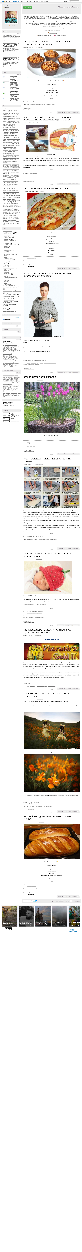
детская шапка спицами (39, 617)
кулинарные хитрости (12, 162)
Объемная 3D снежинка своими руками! (14, 94)
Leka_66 (5, 377)
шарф (9, 223)
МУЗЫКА (5, 309)
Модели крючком (7, 236)
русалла (16, 363)
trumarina (18, 381)
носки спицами (11, 177)
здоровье (15, 144)
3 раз (30, 450)
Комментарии (15, 5)
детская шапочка (15, 130)
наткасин (5, 395)
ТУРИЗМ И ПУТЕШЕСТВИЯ (9, 301)
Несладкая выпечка (8, 259)
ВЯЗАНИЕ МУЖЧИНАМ (9, 240)
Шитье (5, 270)
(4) (17, 80)
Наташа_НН (13, 389)
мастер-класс (16, 167)
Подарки (6, 279)
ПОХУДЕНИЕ (6, 307)
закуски (10, 143)
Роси (15, 390)
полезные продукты (48, 175)
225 (62, 901)
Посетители (13, 419)
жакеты (5, 140)
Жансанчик (5, 354)
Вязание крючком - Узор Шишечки (15, 99)
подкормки (16, 184)
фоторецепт (38, 104)
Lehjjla (16, 376)
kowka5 (13, 379)
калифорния (41, 806)
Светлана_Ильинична (8, 364)
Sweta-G (14, 349)
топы (9, 212)
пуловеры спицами (10, 195)
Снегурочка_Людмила (8, 365)
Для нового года (7, 274)
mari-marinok (15, 380)
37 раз (30, 621)
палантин (9, 181)
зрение (54, 175)
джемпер (6, 132)
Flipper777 (9, 346)
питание (16, 181)
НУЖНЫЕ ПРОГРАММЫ (8, 304)
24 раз (30, 179)
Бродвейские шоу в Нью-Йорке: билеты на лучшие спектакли (10, 56)
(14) (18, 96)
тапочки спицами (11, 210)
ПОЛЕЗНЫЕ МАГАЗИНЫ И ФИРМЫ (11, 296)
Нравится (69, 112)
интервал (15, 394)
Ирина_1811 (16, 385)
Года (14, 351)
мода (12, 170)
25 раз (30, 264)
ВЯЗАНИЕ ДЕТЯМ (8, 237)
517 (57, 901)
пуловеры (12, 193)
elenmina (9, 379)
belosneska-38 (10, 343)
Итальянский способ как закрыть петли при (15, 78)
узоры (10, 215)
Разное (5, 246)
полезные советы (9, 188)
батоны (37, 888)
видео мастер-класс (13, 113)
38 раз (30, 108)
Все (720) (19, 339)
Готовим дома (6, 243)
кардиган (6, 151)
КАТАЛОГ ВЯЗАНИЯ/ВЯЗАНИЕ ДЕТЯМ (35, 611)
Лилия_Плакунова (7, 387)
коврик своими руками (7, 156)
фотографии (32, 806)
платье (5, 182)
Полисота (12, 360)
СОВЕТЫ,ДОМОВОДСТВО (9, 285)
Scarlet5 (5, 349)
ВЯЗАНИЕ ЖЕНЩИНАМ (9, 232)
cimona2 (15, 345)
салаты (10, 200)
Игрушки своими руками (9, 277)
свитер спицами (13, 202)
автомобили (12, 108)
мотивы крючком (6, 175)
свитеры (5, 203)
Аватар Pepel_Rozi (11, 17)
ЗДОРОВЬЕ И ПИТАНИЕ (8, 268)
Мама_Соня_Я (15, 358)
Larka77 (13, 376)
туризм (49, 806)
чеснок (41, 175)
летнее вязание (7, 164)
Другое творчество (8, 273)
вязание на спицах (13, 123)
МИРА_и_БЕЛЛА (7, 359)
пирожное (48, 104)
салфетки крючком (16, 200)
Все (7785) (18, 372)
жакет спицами (15, 139)
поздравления (14, 185)
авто (8, 108)
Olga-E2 (15, 348)
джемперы (6, 135)
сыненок (15, 365)
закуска (32, 260)
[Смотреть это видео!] (6, 78)
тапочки (5, 210)
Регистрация (16, 1)
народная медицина (8, 176)
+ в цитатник (40, 47)
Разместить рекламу (73, 931)
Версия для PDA (73, 929)
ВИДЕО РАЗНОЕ (6, 302)
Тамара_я (5, 366)
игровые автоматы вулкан (42, 686)
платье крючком (12, 182)
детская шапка (30, 617)
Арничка (14, 350)
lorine (4, 347)
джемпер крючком (14, 132)
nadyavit (8, 381)
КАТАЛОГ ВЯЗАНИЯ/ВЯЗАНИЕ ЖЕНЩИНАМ (36, 360)
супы (4, 209)
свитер (5, 202)
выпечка (42, 888)
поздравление (7, 185)
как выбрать (15, 150)
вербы (19, 393)
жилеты (13, 142)
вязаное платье (12, 129)
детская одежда (6, 130)
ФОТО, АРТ (5, 308)
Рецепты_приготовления (8, 363)
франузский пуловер (35, 364)
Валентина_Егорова (7, 384)
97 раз (30, 892)
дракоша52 (5, 353)
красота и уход (11, 159)
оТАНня (12, 359)
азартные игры (7, 110)
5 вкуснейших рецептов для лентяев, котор (14, 83)
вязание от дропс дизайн (9, 124)
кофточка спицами (9, 158)
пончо (16, 188)
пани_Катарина (6, 360)
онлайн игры (8, 179)
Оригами (6, 280)
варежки (9, 111)
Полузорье (17, 360)
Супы (5, 262)
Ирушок (10, 354)
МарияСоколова (6, 389)
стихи (4, 207)
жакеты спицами (13, 140)
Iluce (13, 346)
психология (5, 192)
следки (16, 205)
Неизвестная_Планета (8, 405)
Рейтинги (30, 1)
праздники (14, 190)
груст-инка (5, 394)
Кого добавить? (14, 342)
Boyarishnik (5, 345)
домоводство (13, 137)
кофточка (14, 156)
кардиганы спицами (9, 155)
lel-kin (18, 346)
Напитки (6, 261)
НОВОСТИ (5, 293)
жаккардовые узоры (7, 142)
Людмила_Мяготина (7, 358)
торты (43, 104)
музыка (17, 175)
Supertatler (9, 349)
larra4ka (5, 380)
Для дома (6, 272)
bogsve (15, 343)
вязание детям (12, 116)
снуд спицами (17, 206)
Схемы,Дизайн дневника (8, 311)
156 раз (30, 368)
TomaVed (13, 378)
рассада (18, 195)
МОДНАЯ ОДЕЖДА (7, 298)
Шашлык (6, 263)
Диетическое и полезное (9, 254)
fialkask (4, 346)
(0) (19, 36)
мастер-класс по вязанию (11, 169)
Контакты (73, 930)
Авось (37, 1)
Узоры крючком (7, 242)
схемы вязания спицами (11, 209)
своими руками (8, 205)
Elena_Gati (5, 375)
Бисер (5, 283)
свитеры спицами (13, 203)
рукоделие (6, 199)
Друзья (8, 5)
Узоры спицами (7, 239)
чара (4, 396)
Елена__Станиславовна (14, 353)
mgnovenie (5, 348)
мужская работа (36, 540)
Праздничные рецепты (9, 258)
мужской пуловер (13, 175)
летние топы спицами (8, 166)
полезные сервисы (15, 187)
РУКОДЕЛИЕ (6, 269)
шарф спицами (15, 223)
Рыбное (5, 255)
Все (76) (19, 33)
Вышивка (6, 276)
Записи (4, 5)
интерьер (13, 148)
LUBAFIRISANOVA (10, 347)
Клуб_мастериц (6, 357)
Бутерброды (6, 265)
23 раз (30, 544)
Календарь (77, 901)
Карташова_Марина (7, 386)
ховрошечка (10, 366)
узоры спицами (13, 217)
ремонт (5, 197)
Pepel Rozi (3, 7)
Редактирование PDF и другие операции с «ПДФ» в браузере (10, 42)
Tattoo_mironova (6, 378)
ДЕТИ (4, 305)
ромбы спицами (17, 197)
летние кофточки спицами (13, 165)
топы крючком (14, 212)
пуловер (11, 192)
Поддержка (65, 1)
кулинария (7, 161)
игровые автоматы (9, 145)
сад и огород (13, 199)
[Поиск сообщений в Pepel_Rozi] (17, 317)
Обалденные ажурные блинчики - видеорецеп (15, 88)
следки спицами (7, 206)
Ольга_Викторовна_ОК (8, 390)
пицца (36, 260)
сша (46, 806)
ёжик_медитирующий (8, 382)
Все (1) (19, 331)
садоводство (5, 200)
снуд (12, 206)
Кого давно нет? (6, 342)
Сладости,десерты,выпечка (10, 244)
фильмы (5, 218)
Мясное (5, 252)
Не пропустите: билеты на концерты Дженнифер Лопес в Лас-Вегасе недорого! (11, 63)
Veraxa (16, 378)
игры (9, 148)
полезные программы (7, 187)
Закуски (5, 247)
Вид (67, 1)
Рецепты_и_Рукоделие (13, 362)
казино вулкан (7, 150)
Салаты (5, 248)
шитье (4, 224)
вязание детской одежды (48, 615)
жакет (8, 139)
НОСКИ (5, 108)
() (64, 112)
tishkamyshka (13, 381)
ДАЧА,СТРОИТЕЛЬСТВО (8, 300)
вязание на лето (7, 121)
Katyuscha (15, 375)
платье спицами (8, 184)
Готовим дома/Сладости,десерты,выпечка (35, 101)
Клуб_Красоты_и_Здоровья (9, 356)
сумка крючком (15, 207)
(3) (17, 91)
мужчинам (29, 540)
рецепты (10, 197)
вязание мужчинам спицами (14, 119)
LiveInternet (6, 1)
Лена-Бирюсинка (14, 357)
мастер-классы (7, 170)
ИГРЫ (4, 289)
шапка (10, 220)
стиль (4, 334)
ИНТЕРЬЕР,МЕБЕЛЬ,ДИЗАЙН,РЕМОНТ (12, 291)
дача (17, 129)
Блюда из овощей (8, 250)
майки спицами (10, 167)
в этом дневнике (7, 319)
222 (68, 901)
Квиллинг (6, 281)
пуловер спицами (26, 364)
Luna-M (16, 347)
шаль (14, 218)
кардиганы (12, 153)
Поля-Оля (5, 362)
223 (66, 901)
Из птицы (6, 251)
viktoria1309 (9, 350)
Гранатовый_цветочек (8, 385)
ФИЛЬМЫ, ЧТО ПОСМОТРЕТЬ (10, 294)
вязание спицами (9, 126)
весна (34, 446)
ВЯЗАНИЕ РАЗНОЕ (8, 235)
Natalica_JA (10, 348)
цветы (11, 218)
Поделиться (75, 112)
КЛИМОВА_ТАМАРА (7, 355)
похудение (9, 190)
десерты (52, 104)
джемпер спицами (9, 133)
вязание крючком (9, 118)
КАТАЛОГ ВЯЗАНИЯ (7, 231)
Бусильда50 (10, 351)
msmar (4, 381)
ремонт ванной (42, 539)
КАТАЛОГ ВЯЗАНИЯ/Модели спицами (34, 613)
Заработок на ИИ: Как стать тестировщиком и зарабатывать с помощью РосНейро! (11, 49)
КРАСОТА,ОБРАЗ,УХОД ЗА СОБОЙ (11, 287)
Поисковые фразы (15, 421)
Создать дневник (28, 7)
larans (15, 346)
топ (17, 210)
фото (9, 218)
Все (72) (19, 74)
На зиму (5, 257)
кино (17, 155)
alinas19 (5, 343)
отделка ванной (49, 539)
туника (11, 213)
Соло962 (15, 393)
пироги (13, 181)
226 (60, 901)
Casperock (10, 345)
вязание (6, 114)
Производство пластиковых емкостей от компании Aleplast (10, 36)
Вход (22, 1)
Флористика (6, 284)
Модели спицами (8, 233)
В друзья (13, 25)
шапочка (11, 221)
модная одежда (11, 172)
